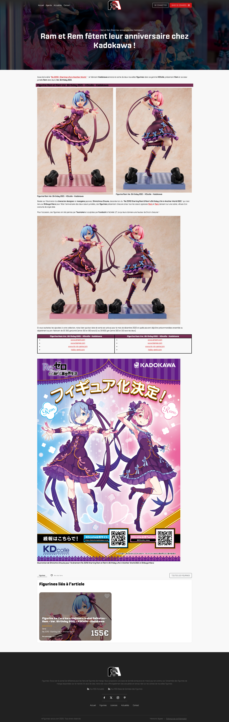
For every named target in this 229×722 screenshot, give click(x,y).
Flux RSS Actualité (97, 689)
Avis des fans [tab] (58, 575)
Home (87, 30)
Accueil (41, 5)
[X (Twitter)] (111, 697)
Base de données (179, 5)
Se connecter (160, 5)
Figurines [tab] (42, 575)
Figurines (103, 705)
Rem (150, 204)
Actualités (58, 5)
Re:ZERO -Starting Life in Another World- (69, 77)
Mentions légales (156, 718)
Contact (67, 5)
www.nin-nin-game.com (78, 346)
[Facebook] (104, 697)
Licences (113, 705)
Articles (95, 30)
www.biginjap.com (78, 343)
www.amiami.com (78, 340)
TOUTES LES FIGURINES (181, 575)
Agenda (49, 5)
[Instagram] (117, 697)
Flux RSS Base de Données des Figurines (126, 689)
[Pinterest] (124, 697)
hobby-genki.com (78, 349)
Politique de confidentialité (176, 718)
